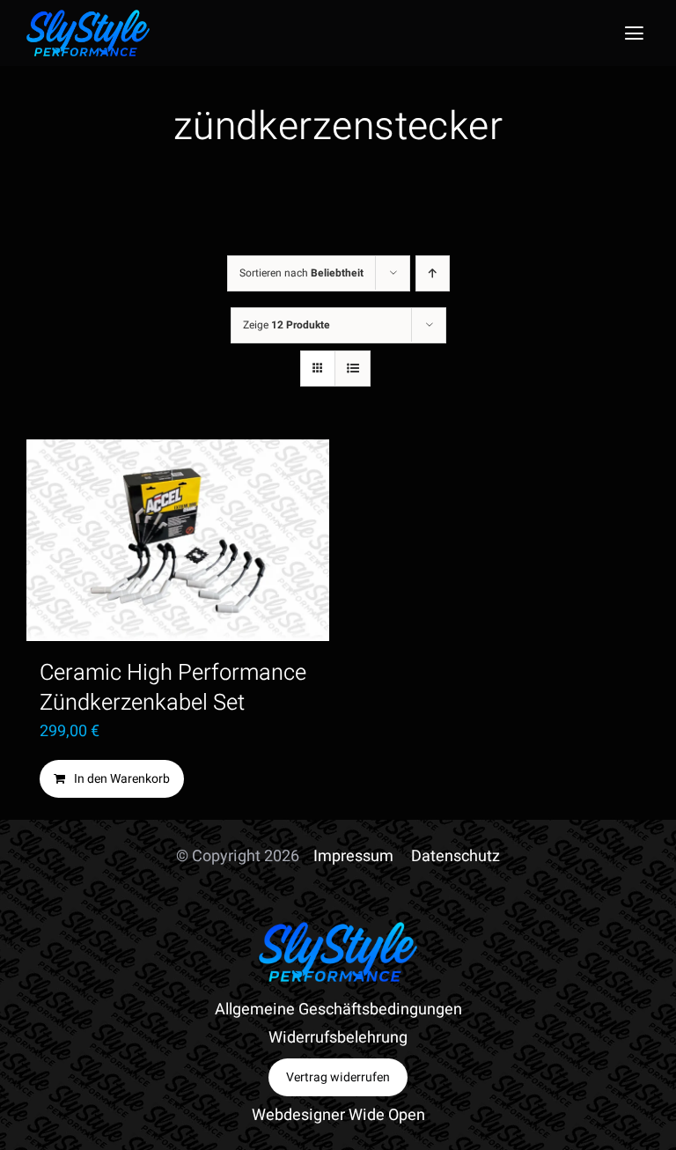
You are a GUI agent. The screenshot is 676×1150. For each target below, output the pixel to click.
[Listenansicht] (352, 368)
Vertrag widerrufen (338, 1077)
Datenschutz (455, 856)
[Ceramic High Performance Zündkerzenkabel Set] (177, 540)
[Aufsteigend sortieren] (432, 273)
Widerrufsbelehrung (338, 1038)
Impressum (353, 856)
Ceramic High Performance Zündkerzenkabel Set (173, 687)
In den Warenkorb (122, 779)
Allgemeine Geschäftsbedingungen (338, 1009)
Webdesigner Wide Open (338, 1115)
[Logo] (88, 17)
